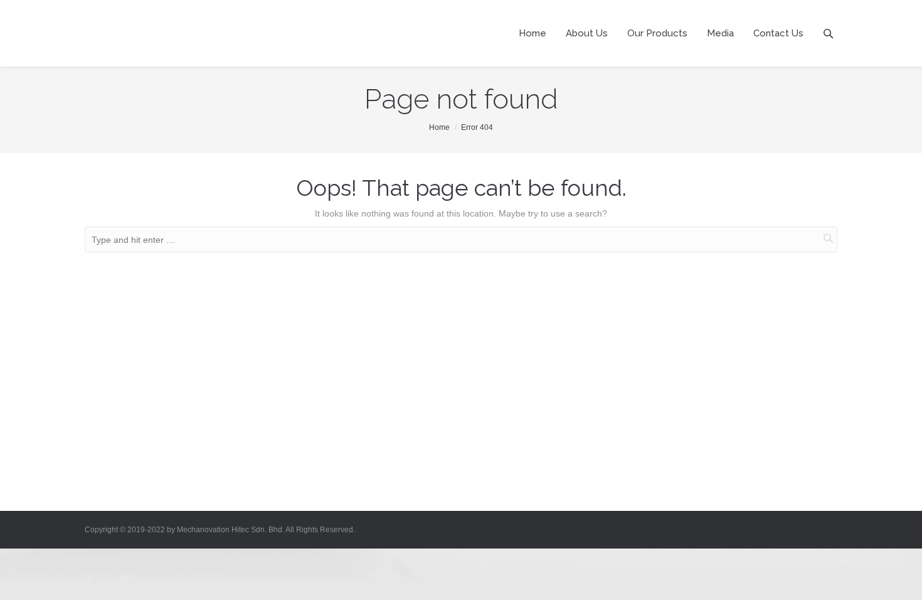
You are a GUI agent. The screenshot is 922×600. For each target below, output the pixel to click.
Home (439, 127)
